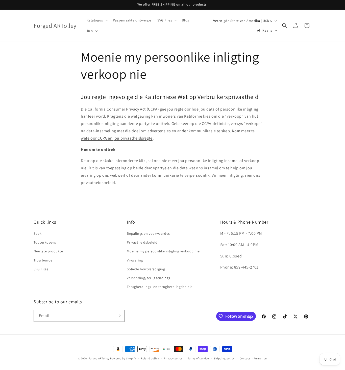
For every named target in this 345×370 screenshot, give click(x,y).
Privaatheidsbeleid (142, 242)
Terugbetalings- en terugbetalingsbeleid (159, 286)
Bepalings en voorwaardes (148, 233)
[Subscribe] (118, 316)
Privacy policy (173, 358)
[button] (97, 20)
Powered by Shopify (123, 358)
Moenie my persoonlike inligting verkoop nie (163, 251)
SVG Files (41, 269)
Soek (37, 233)
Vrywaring (135, 260)
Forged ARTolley (99, 358)
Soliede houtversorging (146, 269)
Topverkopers (45, 242)
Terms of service (198, 358)
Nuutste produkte (48, 251)
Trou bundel (44, 260)
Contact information (253, 358)
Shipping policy (224, 358)
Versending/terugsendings (148, 278)
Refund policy (150, 358)
